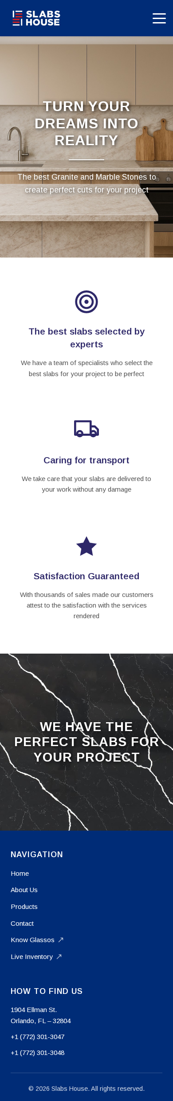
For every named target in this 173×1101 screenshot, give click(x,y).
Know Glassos (33, 939)
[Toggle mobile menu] (159, 18)
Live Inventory (32, 956)
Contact (22, 923)
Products (24, 906)
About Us (24, 889)
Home (20, 873)
